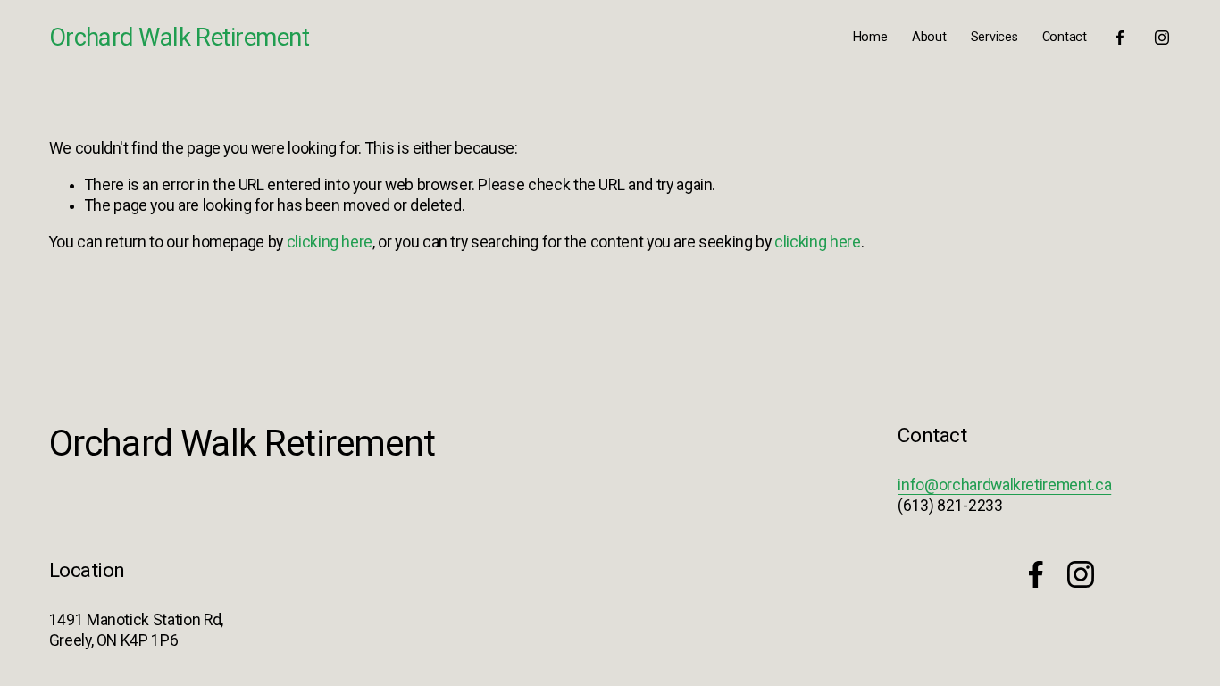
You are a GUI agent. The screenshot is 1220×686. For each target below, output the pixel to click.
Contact (1064, 37)
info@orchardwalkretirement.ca (1004, 485)
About (929, 37)
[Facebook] (1120, 37)
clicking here (329, 242)
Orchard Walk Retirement (179, 37)
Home (870, 37)
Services (994, 37)
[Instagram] (1162, 37)
